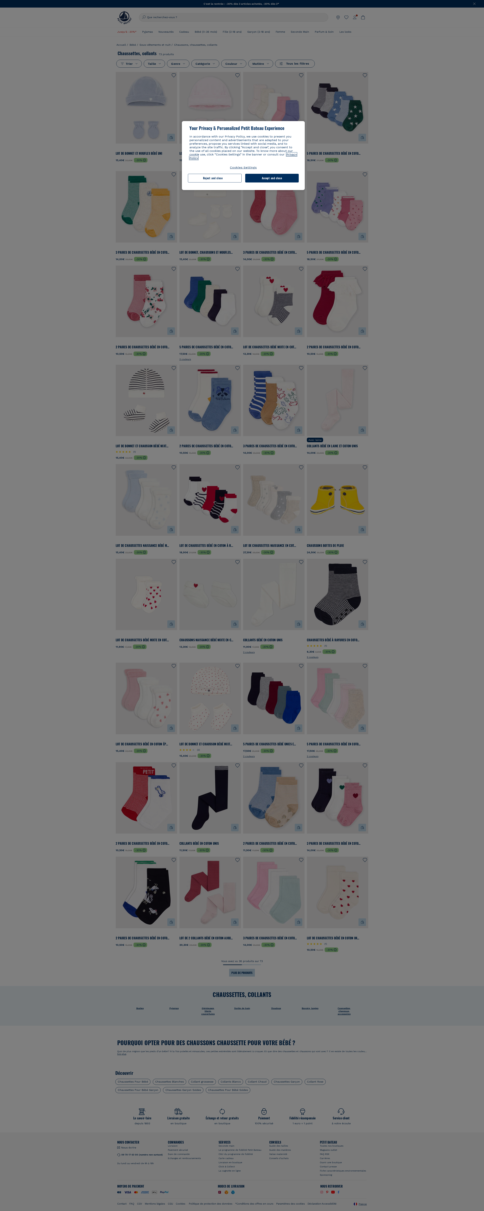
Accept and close (272, 178)
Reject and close (213, 178)
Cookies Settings (243, 167)
